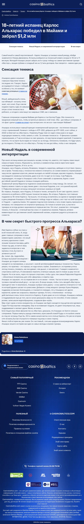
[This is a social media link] (69, 366)
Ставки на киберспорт (62, 384)
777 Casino (22, 384)
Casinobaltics (6, 11)
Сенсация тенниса (16, 46)
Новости (15, 11)
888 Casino (22, 388)
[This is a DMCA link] (16, 475)
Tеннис (22, 11)
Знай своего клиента (62, 450)
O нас (62, 424)
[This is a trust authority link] (43, 475)
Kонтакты (62, 429)
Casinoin (22, 401)
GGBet (22, 397)
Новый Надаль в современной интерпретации (47, 46)
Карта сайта (62, 446)
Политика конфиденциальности (22, 424)
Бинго (62, 392)
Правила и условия (22, 429)
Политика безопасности (22, 420)
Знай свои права (62, 442)
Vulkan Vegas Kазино (22, 405)
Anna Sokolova (21, 337)
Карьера (62, 433)
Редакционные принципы (62, 437)
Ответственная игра (62, 420)
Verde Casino (22, 392)
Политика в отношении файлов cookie (22, 433)
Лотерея (62, 388)
